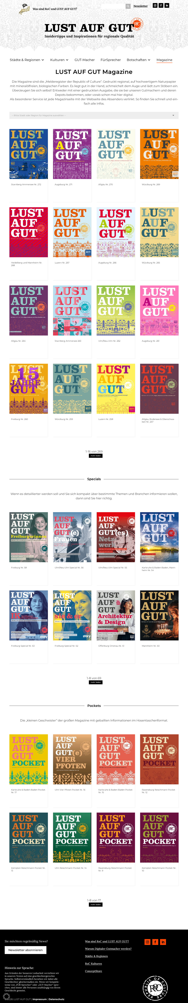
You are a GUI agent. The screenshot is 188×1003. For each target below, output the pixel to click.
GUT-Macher (85, 60)
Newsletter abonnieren (25, 950)
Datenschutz (56, 999)
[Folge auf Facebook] (161, 5)
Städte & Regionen (25, 60)
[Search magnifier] (128, 6)
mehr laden (96, 456)
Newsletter (141, 6)
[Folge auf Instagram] (155, 5)
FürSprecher (111, 60)
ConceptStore (93, 971)
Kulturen (57, 60)
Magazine (164, 60)
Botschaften (137, 60)
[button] (6, 996)
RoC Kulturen (93, 963)
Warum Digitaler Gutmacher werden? (108, 948)
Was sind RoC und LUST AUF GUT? (55, 9)
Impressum (40, 999)
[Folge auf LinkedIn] (166, 5)
